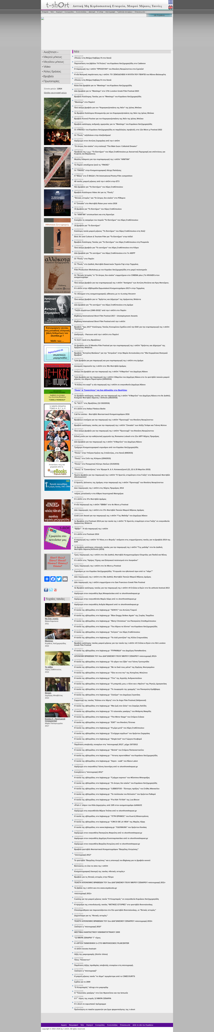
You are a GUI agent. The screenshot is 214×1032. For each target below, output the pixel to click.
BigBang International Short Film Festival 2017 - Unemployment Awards (106, 316)
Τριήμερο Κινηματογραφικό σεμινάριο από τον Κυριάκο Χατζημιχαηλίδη (106, 447)
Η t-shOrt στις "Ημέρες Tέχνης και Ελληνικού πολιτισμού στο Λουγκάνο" (106, 560)
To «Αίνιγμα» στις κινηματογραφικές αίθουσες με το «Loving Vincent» (105, 294)
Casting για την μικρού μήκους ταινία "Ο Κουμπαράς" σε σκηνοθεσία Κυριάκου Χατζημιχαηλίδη (116, 899)
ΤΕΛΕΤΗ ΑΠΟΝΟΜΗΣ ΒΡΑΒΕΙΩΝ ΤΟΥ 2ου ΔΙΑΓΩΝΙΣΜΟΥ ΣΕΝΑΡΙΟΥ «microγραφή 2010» (113, 921)
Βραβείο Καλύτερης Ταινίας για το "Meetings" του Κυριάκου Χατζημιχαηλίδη (107, 97)
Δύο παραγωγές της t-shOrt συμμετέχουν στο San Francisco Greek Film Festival (109, 582)
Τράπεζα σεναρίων (125, 12)
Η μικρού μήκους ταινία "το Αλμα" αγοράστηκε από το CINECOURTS (104, 976)
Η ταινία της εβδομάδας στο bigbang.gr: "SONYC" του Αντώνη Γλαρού (105, 610)
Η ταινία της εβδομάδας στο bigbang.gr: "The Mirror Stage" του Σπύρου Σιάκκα (109, 717)
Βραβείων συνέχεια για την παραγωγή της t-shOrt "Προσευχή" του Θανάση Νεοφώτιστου (113, 420)
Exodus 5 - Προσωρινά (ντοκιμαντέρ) (55, 720)
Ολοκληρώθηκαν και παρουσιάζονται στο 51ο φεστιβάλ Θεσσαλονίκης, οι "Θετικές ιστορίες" (115, 910)
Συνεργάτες (69, 12)
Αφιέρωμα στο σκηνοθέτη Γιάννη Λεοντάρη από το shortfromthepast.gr (106, 767)
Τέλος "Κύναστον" (82, 960)
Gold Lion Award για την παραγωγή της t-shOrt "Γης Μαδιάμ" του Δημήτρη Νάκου (110, 516)
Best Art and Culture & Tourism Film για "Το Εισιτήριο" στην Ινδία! (103, 237)
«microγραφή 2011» (82, 893)
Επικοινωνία (140, 12)
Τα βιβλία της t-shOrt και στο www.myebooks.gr (95, 888)
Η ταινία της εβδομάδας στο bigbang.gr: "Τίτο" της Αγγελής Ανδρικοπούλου (108, 678)
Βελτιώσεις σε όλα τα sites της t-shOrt (91, 866)
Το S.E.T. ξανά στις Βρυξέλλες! (87, 340)
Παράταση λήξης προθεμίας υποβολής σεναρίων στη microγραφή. (103, 965)
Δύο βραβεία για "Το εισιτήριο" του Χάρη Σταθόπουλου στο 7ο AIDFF (104, 253)
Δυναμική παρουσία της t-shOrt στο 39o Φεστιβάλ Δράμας (100, 366)
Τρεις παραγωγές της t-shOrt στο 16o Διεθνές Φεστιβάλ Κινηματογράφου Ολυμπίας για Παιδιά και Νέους (120, 555)
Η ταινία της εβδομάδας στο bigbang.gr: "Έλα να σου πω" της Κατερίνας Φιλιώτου (110, 673)
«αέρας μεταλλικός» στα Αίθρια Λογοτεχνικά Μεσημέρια (98, 493)
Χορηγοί (59, 12)
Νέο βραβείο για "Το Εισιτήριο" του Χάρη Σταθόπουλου (98, 187)
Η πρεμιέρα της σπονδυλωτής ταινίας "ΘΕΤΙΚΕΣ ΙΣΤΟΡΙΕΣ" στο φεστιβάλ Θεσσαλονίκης (113, 905)
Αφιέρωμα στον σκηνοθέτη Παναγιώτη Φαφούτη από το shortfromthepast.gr (108, 833)
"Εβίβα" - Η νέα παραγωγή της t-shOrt (91, 529)
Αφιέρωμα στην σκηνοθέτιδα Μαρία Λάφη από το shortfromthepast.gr (105, 599)
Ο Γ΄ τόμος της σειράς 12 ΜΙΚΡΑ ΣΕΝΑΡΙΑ (92, 998)
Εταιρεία (45, 12)
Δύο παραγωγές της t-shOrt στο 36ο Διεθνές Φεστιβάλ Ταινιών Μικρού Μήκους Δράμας (112, 577)
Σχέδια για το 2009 (82, 982)
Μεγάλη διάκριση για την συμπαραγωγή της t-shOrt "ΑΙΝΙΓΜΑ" (102, 159)
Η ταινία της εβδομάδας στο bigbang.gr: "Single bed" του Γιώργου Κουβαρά (108, 739)
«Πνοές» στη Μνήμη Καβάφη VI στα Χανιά (92, 58)
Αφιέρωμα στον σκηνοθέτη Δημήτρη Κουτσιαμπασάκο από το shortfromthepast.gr (111, 838)
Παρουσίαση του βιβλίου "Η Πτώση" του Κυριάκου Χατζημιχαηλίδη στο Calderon (110, 63)
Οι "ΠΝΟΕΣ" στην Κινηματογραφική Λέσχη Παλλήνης (97, 170)
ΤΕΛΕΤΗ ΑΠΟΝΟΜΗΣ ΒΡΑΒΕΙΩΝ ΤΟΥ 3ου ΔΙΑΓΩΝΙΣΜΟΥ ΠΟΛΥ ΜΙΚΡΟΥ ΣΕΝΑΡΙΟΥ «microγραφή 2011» (119, 882)
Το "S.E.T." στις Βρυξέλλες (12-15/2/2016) (92, 403)
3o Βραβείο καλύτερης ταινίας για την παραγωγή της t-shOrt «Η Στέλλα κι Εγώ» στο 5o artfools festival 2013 (122, 588)
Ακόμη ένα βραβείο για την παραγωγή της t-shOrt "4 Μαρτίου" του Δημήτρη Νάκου (111, 372)
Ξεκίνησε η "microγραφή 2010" (87, 927)
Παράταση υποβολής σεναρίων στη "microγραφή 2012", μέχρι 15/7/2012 (106, 744)
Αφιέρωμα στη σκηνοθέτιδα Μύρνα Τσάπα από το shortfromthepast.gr (105, 811)
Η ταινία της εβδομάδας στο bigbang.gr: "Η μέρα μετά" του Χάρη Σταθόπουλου (109, 728)
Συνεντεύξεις (81, 12)
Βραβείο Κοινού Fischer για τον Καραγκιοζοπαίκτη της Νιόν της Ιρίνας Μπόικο (108, 119)
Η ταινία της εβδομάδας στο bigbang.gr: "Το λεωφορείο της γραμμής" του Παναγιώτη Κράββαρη (117, 689)
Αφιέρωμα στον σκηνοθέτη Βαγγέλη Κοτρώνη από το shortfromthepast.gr (107, 844)
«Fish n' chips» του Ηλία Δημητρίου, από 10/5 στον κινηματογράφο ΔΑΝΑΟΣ (108, 805)
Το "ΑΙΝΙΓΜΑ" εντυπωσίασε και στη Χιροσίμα (94, 214)
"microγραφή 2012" (82, 855)
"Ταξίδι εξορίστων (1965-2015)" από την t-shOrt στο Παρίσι (100, 310)
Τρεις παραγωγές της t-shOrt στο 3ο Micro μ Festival (97, 566)
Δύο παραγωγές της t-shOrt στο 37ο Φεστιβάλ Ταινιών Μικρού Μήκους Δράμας (109, 510)
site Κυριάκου (159, 15)
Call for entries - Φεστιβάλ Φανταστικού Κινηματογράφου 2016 (101, 414)
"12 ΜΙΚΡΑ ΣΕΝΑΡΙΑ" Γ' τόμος (87, 938)
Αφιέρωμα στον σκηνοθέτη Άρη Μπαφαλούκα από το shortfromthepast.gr (107, 593)
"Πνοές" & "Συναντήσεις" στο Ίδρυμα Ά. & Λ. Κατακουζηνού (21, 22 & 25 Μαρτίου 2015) (112, 469)
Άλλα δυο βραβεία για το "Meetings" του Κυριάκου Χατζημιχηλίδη (103, 85)
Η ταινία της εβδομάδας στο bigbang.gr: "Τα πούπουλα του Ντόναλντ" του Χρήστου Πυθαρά (115, 794)
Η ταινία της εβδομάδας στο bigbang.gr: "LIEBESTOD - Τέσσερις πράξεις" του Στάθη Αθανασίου (116, 789)
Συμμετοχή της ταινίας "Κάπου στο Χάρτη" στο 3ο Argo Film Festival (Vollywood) (110, 700)
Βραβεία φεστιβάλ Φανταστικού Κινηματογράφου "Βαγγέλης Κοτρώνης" (106, 849)
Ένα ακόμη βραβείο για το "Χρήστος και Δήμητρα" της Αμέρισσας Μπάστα (107, 299)
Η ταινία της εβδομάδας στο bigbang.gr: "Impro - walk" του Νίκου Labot (106, 761)
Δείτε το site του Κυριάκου (143, 1025)
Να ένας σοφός (52, 619)
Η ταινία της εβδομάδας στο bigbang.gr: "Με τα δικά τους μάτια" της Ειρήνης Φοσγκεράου (114, 667)
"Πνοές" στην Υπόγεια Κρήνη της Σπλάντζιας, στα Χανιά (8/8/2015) (103, 453)
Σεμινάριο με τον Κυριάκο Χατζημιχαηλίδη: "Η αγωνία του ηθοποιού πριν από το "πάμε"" (113, 571)
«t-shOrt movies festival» (85, 949)
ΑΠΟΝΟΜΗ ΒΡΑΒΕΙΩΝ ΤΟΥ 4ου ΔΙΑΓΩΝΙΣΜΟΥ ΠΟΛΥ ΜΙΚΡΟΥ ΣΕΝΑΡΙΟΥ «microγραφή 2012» (115, 656)
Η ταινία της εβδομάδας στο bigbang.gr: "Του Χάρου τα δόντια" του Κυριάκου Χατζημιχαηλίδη (115, 626)
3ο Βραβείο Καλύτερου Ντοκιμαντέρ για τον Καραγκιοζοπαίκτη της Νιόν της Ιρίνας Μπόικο (114, 113)
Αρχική (64, 1025)
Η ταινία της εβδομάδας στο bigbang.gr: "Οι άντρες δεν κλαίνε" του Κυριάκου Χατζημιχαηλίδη (115, 783)
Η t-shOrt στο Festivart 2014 (86, 534)
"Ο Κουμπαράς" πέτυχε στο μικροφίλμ (91, 987)
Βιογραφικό (73, 1025)
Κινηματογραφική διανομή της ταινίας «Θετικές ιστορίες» (99, 871)
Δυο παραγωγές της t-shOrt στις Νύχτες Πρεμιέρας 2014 (99, 488)
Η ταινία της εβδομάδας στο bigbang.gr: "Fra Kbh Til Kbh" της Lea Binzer (106, 800)
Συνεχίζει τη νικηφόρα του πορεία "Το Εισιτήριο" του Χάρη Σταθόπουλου (106, 220)
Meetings (49, 641)
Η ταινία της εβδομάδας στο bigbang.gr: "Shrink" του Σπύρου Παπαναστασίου (109, 750)
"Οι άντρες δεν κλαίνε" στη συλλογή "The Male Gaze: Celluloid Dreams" (105, 146)
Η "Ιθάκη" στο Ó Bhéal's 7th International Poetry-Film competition (103, 176)
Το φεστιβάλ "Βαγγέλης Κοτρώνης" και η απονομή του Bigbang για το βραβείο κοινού (112, 860)
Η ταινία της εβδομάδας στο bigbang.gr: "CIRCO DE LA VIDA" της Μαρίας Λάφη (109, 822)
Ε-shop (100, 12)
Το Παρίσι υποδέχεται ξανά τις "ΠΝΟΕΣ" (92, 165)
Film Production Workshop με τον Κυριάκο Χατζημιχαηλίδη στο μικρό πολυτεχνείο (110, 270)
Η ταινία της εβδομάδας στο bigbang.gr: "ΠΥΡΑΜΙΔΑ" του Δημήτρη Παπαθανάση (110, 651)
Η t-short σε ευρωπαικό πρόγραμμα (90, 1004)
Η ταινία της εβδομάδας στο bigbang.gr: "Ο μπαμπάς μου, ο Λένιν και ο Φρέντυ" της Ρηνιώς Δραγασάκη (120, 684)
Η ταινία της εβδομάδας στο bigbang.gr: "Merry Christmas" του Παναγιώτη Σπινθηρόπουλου (115, 621)
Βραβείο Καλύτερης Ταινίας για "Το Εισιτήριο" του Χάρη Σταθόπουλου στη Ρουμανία (111, 242)
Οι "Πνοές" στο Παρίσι (84, 259)
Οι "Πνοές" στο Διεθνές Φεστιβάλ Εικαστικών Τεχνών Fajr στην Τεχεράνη (106, 264)
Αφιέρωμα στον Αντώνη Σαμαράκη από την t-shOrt (97, 141)
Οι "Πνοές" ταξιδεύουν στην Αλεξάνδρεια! (92, 135)
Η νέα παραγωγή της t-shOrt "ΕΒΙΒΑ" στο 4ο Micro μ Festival (101, 505)
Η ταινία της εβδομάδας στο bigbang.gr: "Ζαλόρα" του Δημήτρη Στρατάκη (107, 695)
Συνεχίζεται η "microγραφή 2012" (88, 772)
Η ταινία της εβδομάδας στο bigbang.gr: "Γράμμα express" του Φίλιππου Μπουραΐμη (112, 778)
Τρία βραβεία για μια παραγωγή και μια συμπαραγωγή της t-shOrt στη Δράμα (108, 361)
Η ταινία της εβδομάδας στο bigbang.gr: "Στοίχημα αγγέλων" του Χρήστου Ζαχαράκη (112, 733)
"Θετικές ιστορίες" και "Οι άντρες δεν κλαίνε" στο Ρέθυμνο (99, 198)
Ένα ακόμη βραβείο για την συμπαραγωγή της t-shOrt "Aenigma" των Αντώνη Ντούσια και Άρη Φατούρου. (121, 283)
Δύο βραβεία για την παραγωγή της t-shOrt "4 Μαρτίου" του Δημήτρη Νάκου (108, 442)
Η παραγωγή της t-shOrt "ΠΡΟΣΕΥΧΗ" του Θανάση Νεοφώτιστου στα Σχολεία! (109, 69)
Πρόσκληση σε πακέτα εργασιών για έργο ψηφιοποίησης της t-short (104, 1009)
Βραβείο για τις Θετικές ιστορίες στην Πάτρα (94, 877)
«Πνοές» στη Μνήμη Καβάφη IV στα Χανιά (92, 80)
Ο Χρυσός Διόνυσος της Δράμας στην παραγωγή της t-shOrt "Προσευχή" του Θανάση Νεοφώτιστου (118, 482)
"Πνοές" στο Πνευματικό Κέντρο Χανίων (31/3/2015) (96, 464)
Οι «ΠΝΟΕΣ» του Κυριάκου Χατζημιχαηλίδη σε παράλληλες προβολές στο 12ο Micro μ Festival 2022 (118, 130)
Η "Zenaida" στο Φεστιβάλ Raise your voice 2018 (95, 203)
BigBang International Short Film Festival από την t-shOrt (99, 321)
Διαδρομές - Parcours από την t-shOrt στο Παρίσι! (96, 334)
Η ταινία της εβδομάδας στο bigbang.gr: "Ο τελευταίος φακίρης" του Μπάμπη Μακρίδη (112, 711)
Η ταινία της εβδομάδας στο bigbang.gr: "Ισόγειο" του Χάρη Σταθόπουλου (107, 632)
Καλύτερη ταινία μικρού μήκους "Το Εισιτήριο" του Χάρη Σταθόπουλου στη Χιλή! (109, 231)
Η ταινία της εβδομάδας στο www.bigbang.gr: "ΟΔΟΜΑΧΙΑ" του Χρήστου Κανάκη (110, 827)
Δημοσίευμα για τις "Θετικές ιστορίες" (91, 916)
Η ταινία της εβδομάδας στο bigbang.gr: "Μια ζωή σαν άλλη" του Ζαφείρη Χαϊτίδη (110, 706)
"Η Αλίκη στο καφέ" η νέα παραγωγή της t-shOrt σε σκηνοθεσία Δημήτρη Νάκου (109, 385)
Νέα (52, 12)
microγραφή (110, 12)
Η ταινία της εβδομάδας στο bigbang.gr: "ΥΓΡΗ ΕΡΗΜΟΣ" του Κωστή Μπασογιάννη (111, 816)
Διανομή (92, 12)
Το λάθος (49, 667)
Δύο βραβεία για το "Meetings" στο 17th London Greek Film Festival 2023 (106, 91)
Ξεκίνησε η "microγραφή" (85, 971)
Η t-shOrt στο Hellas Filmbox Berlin (89, 409)
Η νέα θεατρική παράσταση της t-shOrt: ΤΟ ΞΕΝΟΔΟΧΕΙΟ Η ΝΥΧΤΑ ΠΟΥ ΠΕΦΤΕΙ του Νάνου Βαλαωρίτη (120, 74)
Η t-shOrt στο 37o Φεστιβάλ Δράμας (90, 499)
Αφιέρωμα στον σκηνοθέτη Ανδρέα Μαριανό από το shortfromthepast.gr (106, 604)
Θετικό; (48, 693)
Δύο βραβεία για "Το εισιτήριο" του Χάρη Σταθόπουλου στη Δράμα (103, 305)
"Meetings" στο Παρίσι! (84, 102)
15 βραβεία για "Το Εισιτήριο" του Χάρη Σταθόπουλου (98, 209)
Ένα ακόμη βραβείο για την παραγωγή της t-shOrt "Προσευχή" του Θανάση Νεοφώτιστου (114, 431)
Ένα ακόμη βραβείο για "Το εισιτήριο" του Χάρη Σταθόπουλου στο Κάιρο (106, 248)
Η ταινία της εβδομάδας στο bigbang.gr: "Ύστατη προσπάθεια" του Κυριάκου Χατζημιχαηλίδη (115, 755)
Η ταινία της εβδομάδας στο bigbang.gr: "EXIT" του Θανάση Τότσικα (104, 722)
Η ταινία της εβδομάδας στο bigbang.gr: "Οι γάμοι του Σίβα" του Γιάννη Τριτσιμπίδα (111, 662)
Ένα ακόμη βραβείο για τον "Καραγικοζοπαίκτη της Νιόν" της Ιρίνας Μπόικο (108, 108)
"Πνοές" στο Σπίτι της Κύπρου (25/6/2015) (92, 458)
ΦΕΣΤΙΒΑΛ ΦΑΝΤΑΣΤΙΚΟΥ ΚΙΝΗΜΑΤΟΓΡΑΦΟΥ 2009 (97, 932)
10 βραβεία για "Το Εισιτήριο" (87, 226)
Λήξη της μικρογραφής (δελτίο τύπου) (91, 954)
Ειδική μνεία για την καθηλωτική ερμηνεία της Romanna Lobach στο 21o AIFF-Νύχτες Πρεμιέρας (116, 436)
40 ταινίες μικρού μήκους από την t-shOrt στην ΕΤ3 (96, 181)
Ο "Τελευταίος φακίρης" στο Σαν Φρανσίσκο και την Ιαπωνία (101, 993)
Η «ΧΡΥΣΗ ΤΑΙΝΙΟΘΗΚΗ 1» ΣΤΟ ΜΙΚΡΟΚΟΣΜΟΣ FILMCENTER (101, 943)
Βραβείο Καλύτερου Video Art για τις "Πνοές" (94, 192)
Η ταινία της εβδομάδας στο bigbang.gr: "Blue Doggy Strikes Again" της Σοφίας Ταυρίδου (114, 615)
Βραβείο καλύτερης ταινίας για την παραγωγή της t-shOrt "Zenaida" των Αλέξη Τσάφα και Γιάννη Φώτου (120, 425)
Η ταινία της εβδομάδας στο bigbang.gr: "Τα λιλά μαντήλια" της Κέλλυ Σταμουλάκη (111, 638)
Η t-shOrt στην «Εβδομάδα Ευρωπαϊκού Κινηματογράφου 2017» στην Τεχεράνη (109, 288)
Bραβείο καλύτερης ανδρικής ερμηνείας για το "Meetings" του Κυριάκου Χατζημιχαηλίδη (113, 124)
